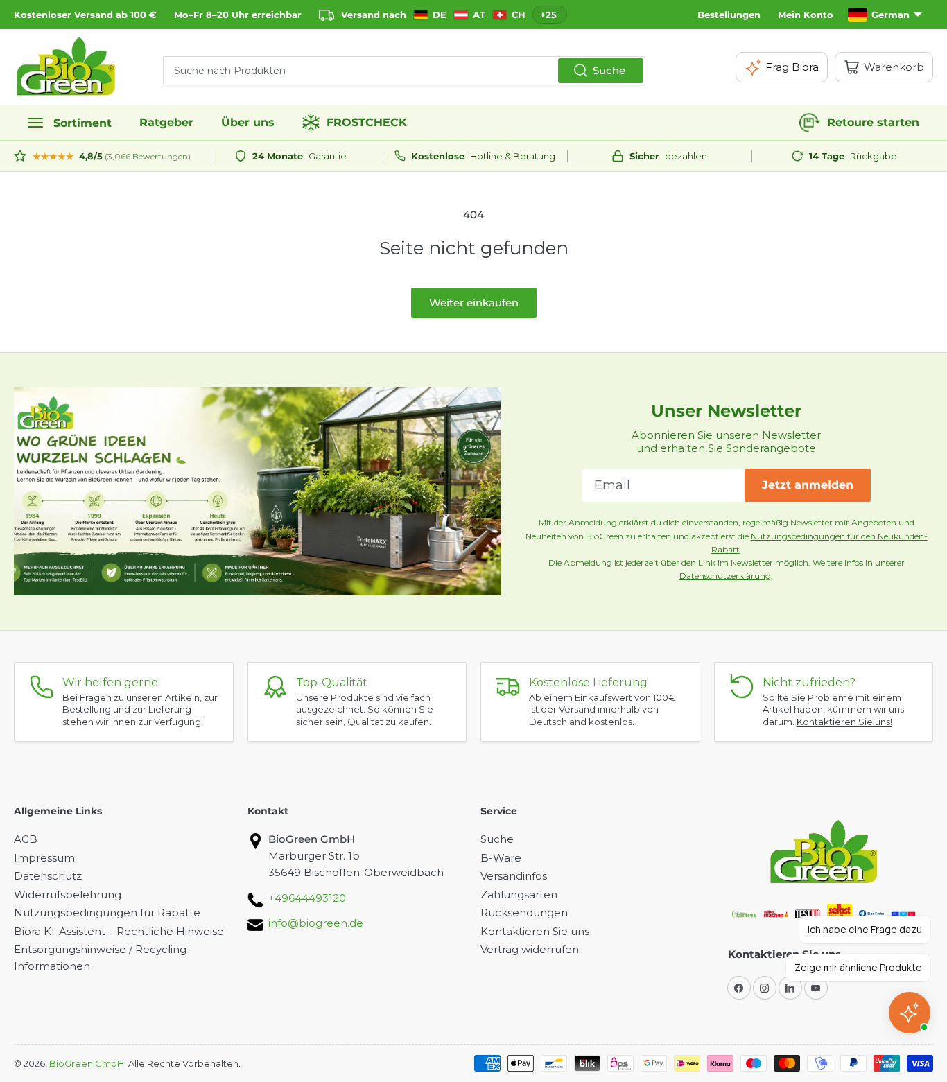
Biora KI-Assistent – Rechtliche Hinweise (119, 931)
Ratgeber (166, 122)
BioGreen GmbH (86, 1063)
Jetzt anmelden (807, 484)
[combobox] (404, 70)
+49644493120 (307, 898)
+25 (548, 14)
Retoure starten (873, 122)
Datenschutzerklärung (725, 575)
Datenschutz (48, 875)
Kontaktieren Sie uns (534, 931)
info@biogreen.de (315, 923)
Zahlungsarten (518, 894)
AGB (25, 839)
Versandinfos (513, 875)
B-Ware (500, 857)
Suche (609, 70)
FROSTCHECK (367, 122)
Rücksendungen (524, 912)
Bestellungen (729, 14)
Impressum (44, 857)
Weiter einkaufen (474, 302)
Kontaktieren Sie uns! (844, 721)
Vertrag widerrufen (529, 949)
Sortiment (82, 123)
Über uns (248, 122)
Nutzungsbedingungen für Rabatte (107, 912)
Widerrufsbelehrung (67, 894)
